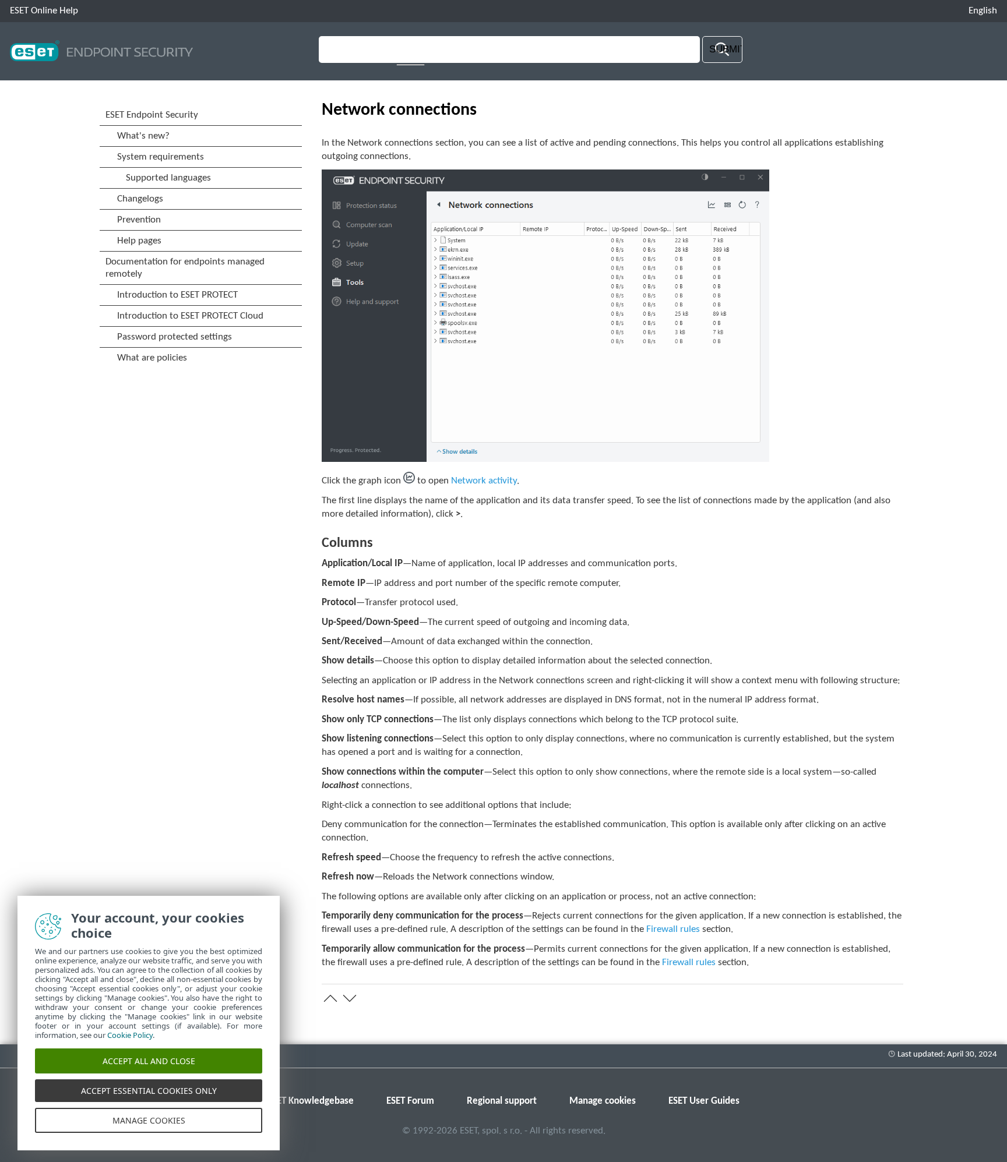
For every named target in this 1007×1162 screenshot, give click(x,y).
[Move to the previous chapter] (330, 998)
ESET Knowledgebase (310, 1101)
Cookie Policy (130, 1035)
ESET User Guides (704, 1101)
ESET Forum (410, 1101)
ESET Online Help (44, 11)
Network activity (484, 481)
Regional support (502, 1101)
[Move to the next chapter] (349, 998)
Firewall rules (673, 929)
